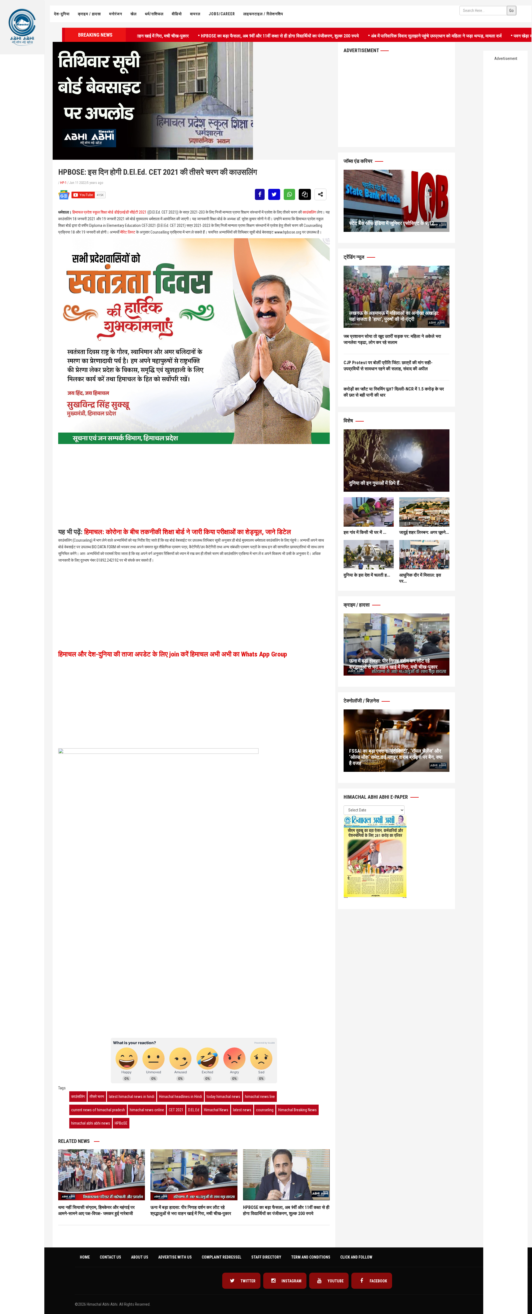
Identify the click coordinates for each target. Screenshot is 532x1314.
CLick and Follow (356, 1257)
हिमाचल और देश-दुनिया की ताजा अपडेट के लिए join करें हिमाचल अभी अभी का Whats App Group (172, 654)
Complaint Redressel (221, 1257)
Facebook (378, 1281)
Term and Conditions (310, 1257)
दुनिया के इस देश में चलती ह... (367, 575)
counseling (264, 1110)
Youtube (335, 1281)
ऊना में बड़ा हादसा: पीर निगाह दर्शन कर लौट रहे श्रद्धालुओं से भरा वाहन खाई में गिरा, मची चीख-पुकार (393, 664)
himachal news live (260, 1096)
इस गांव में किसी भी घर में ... (365, 532)
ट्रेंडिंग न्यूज (354, 257)
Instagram (291, 1281)
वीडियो (177, 14)
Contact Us (110, 1257)
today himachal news (223, 1096)
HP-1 (63, 183)
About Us (139, 1257)
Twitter (247, 1281)
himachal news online (147, 1110)
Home (85, 1257)
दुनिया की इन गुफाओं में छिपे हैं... (376, 483)
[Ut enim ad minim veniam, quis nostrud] (396, 297)
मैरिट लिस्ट (127, 232)
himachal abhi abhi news (90, 1123)
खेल (134, 14)
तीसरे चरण (96, 1096)
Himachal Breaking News (297, 1110)
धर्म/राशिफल (154, 14)
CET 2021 (176, 1110)
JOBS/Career (222, 14)
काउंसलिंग (310, 212)
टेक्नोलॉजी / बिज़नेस (362, 701)
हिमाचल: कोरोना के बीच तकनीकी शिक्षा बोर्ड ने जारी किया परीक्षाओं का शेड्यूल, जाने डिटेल (187, 532)
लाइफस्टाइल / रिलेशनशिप (263, 14)
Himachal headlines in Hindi (180, 1096)
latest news (242, 1110)
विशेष (349, 420)
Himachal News (216, 1110)
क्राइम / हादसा (89, 14)
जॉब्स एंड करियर (359, 161)
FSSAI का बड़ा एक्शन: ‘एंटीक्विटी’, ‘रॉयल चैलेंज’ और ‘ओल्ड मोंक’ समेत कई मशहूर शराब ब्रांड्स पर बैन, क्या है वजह (396, 757)
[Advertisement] (22, 112)
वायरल (195, 14)
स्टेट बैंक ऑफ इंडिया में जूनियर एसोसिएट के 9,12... (393, 223)
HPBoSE (121, 1123)
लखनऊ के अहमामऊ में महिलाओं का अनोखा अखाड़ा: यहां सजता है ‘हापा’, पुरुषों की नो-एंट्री (394, 316)
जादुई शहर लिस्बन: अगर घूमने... (424, 532)
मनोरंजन (115, 14)
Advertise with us (175, 1257)
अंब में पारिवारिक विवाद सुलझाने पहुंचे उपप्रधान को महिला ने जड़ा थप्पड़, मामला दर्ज (394, 35)
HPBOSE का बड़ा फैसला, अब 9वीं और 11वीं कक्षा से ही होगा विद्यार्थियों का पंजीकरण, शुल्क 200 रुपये (238, 35)
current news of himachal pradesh (98, 1110)
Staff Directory (266, 1257)
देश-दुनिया (62, 14)
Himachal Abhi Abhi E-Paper (376, 797)
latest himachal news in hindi (131, 1096)
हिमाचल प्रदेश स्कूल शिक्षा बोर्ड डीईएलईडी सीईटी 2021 (109, 212)
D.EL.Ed (193, 1110)
